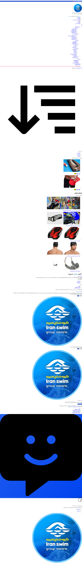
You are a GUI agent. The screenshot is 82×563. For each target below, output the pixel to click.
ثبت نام (70, 16)
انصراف (81, 295)
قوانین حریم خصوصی (76, 406)
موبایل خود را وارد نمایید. (78, 402)
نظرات (79, 22)
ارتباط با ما (78, 281)
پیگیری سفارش (77, 23)
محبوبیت (78, 152)
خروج (79, 20)
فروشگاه (78, 282)
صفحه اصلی (78, 509)
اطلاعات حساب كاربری (76, 19)
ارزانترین (78, 155)
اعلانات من (78, 21)
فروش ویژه (78, 66)
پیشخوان (78, 17)
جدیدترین (78, 154)
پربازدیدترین (78, 153)
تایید (78, 295)
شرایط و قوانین (69, 405)
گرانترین (78, 156)
